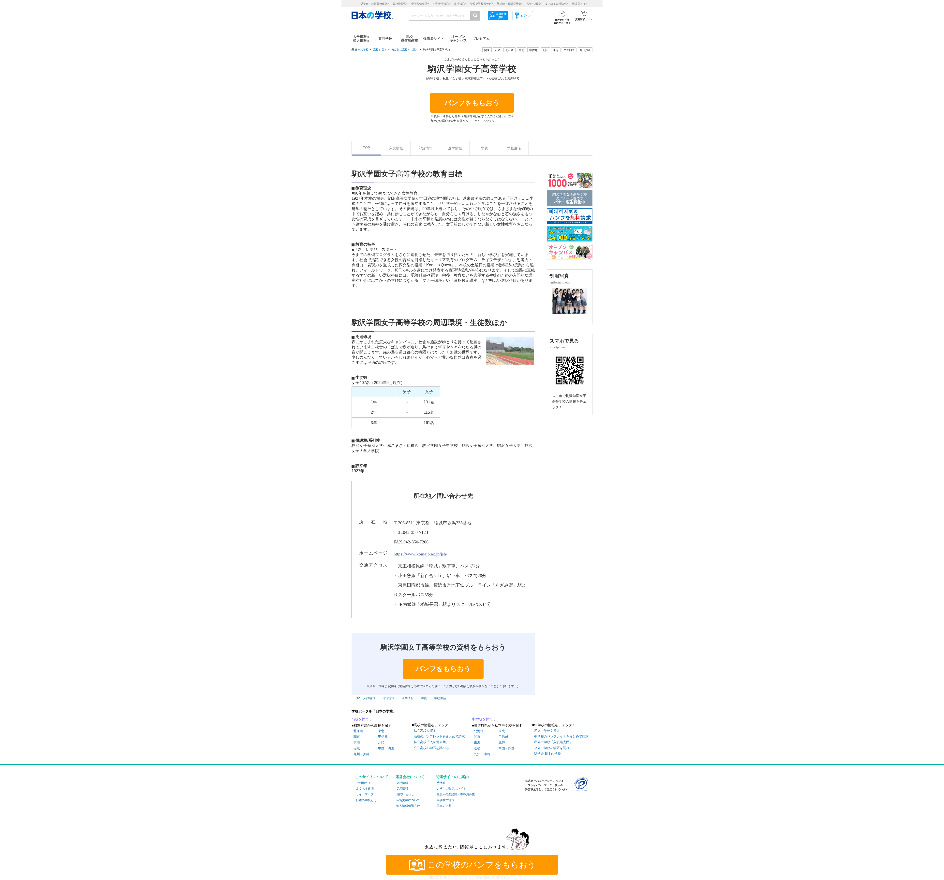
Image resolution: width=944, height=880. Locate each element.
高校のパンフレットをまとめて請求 (439, 736)
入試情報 (396, 148)
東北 (381, 731)
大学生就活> (533, 3)
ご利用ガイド (365, 783)
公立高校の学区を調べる (431, 748)
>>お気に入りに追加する (503, 78)
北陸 (381, 742)
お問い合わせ (405, 794)
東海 (357, 742)
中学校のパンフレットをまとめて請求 (561, 736)
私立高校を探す (425, 731)
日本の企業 (444, 806)
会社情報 (402, 783)
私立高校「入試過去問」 (431, 742)
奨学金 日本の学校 (547, 753)
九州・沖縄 (361, 754)
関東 (357, 736)
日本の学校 (362, 49)
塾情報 (441, 783)
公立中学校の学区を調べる (553, 748)
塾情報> (460, 3)
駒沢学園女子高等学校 (472, 69)
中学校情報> (420, 3)
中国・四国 (386, 748)
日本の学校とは (366, 800)
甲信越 (383, 736)
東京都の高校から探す (404, 49)
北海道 (509, 50)
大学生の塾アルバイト (451, 788)
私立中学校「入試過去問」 (553, 742)
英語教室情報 (445, 800)
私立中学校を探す (547, 731)
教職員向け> (579, 3)
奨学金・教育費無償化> (374, 3)
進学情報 (455, 148)
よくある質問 (365, 788)
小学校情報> (441, 3)
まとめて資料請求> (556, 3)
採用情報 (402, 788)
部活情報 (425, 148)
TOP (366, 148)
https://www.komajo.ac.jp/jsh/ (420, 554)
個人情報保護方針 (408, 806)
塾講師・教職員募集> (510, 3)
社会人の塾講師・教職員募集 (456, 794)
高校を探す (380, 49)
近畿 (357, 748)
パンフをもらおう (472, 103)
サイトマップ (365, 794)
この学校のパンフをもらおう (482, 864)
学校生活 (514, 148)
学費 (484, 148)
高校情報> (400, 3)
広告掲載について (408, 800)
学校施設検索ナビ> (481, 3)
